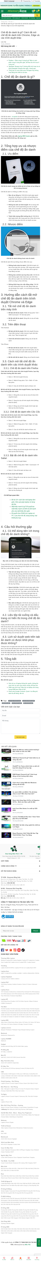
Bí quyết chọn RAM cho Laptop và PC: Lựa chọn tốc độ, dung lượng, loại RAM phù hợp (24, 515)
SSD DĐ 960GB (33, 1202)
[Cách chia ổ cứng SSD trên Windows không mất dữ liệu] (6, 784)
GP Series (37, 1022)
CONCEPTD (8, 973)
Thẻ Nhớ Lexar (5, 1010)
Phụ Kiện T (31, 1096)
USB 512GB (8, 1078)
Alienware (34, 984)
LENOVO (9, 1052)
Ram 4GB (3, 1176)
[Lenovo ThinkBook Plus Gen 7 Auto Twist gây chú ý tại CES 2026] (6, 818)
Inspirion (19, 984)
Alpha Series (4, 1022)
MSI (15, 1057)
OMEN (3, 1003)
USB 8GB (7, 1076)
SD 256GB (19, 1014)
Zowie (25, 1083)
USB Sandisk (4, 1074)
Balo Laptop (25, 1046)
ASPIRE (14, 973)
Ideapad (3, 1029)
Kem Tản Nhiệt (10, 1185)
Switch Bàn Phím (10, 1091)
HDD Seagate (8, 1233)
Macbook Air (4, 1035)
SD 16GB (33, 1012)
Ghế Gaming (29, 1109)
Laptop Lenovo (15, 962)
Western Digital (5, 1191)
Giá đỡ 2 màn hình (16, 1115)
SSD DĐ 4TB (16, 1204)
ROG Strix (6, 995)
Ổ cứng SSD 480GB (24, 1212)
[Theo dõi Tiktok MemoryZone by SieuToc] (23, 949)
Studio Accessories (28, 1128)
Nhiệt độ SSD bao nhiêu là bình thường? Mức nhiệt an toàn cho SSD (26, 750)
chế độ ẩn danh (6, 703)
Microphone (20, 1128)
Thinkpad (14, 1029)
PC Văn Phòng (4, 1068)
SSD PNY (32, 1218)
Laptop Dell (7, 962)
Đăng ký (35, 931)
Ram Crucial (11, 1178)
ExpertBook (19, 995)
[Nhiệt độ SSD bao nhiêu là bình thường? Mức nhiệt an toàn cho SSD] (6, 751)
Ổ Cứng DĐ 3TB (10, 1193)
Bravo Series (18, 1022)
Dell (29, 1083)
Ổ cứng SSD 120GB (6, 1210)
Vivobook (12, 995)
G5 (7, 978)
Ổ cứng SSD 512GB (10, 1214)
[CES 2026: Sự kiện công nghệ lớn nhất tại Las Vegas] (6, 827)
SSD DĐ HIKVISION (13, 1200)
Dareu (32, 1089)
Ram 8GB (9, 1176)
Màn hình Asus (4, 1168)
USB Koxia (25, 1074)
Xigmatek (7, 1150)
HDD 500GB (4, 1229)
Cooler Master (23, 1107)
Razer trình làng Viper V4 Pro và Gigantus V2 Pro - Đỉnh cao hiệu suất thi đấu (26, 801)
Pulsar (21, 1083)
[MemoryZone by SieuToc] (17, 11)
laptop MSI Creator (24, 136)
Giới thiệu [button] (5, 861)
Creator (30, 1024)
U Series (3, 978)
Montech (37, 1150)
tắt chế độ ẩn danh (28, 703)
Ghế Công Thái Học (20, 1109)
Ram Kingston (26, 1178)
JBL (26, 1096)
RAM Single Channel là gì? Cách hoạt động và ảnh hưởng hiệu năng (25, 775)
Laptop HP (25, 960)
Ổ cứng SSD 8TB (23, 1216)
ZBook (31, 1001)
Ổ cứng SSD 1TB (32, 1214)
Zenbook (6, 992)
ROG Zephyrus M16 (31, 993)
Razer (7, 1083)
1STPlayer (22, 1150)
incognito (14, 116)
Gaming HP (9, 1003)
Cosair (2, 1150)
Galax (3, 1152)
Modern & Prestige (18, 1024)
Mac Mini (23, 1057)
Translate (37, 1)
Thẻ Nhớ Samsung (15, 1009)
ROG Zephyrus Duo (20, 993)
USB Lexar (19, 1074)
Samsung (22, 1096)
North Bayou (13, 1117)
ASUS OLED (24, 18)
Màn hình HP (21, 1168)
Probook (35, 1001)
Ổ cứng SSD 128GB (17, 1210)
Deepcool (13, 1150)
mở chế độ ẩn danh (16, 703)
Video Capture (4, 1128)
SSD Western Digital (24, 1218)
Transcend (12, 1191)
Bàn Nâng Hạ (11, 1109)
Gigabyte (14, 1139)
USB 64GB (26, 1076)
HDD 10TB (6, 1231)
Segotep (28, 1150)
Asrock (18, 1057)
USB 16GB (14, 1076)
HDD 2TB (16, 1229)
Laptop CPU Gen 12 (20, 967)
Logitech (3, 1083)
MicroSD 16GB (14, 1010)
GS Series (10, 1024)
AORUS (17, 978)
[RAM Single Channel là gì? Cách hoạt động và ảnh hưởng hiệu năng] (6, 776)
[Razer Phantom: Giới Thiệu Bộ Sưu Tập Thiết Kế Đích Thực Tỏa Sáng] (6, 835)
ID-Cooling (22, 1163)
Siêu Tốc (28, 1244)
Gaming (10, 984)
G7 (9, 978)
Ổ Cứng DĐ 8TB (28, 1193)
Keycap (3, 1091)
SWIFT (2, 973)
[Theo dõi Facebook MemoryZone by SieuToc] (2, 949)
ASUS (8, 1057)
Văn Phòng (4, 984)
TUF (2, 992)
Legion (32, 1029)
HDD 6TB (33, 1229)
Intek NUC (3, 1057)
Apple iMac (16, 1063)
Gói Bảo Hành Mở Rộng (7, 1046)
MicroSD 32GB (22, 1010)
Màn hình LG (7, 1170)
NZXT (12, 1152)
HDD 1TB (10, 1229)
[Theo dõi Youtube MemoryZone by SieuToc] (18, 949)
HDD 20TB (26, 1231)
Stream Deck (12, 1128)
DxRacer (16, 1107)
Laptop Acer (32, 960)
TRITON (37, 973)
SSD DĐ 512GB (24, 1202)
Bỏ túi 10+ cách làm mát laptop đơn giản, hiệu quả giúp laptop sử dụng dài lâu (23, 502)
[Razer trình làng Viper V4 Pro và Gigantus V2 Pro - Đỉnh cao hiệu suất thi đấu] (6, 802)
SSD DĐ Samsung (14, 1198)
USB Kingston (12, 1074)
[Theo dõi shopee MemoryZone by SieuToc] (10, 949)
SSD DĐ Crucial (5, 1198)
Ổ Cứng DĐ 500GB (21, 1191)
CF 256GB (21, 1016)
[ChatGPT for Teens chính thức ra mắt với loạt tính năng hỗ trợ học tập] (6, 768)
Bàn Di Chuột (34, 1083)
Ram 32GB (22, 1176)
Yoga (19, 1029)
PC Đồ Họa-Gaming (14, 1068)
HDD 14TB (19, 1231)
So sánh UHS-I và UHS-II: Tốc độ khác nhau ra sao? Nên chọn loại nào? (25, 792)
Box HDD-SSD (15, 1183)
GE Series (4, 1024)
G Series (29, 984)
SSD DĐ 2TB (9, 1204)
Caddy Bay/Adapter (6, 1183)
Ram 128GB (35, 1176)
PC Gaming (32, 18)
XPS (3, 986)
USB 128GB (33, 1076)
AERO (12, 978)
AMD (5, 1133)
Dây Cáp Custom (20, 1091)
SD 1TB (31, 1014)
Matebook (3, 1041)
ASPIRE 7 (20, 973)
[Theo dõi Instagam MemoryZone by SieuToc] (14, 949)
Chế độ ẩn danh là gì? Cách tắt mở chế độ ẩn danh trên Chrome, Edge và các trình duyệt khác (20, 35)
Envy (9, 1001)
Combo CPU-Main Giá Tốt (27, 1068)
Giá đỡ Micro (24, 1115)
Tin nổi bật (6, 789)
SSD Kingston (32, 1216)
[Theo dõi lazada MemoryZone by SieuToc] (6, 949)
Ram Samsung (34, 1178)
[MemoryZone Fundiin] (20, 5)
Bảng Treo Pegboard (34, 1115)
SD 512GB (26, 1014)
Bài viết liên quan (9, 746)
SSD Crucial (7, 1218)
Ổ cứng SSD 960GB (21, 1214)
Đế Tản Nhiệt (17, 1046)
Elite (22, 1001)
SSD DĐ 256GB (6, 1202)
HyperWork (30, 1107)
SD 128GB (13, 1014)
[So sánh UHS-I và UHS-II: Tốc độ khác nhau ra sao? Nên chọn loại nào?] (6, 794)
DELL (5, 1052)
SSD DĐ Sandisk (32, 1198)
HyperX (17, 1083)
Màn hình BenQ (29, 1168)
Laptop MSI (9, 960)
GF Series (25, 1022)
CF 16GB (36, 1014)
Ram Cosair (5, 1178)
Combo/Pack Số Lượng (31, 1016)
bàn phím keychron (6, 18)
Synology (3, 1223)
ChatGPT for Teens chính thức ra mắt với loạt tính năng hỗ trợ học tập (26, 767)
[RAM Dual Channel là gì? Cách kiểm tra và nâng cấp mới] (6, 759)
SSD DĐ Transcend (24, 1200)
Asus (32, 1150)
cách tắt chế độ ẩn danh (28, 700)
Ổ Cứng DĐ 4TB (19, 1193)
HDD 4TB (28, 1229)
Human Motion (5, 1117)
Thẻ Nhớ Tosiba (25, 1009)
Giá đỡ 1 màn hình (5, 1115)
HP (2, 1052)
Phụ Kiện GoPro (19, 1185)
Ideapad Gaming (25, 1029)
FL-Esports (27, 1089)
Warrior (3, 1107)
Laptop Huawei (31, 962)
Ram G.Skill (19, 1178)
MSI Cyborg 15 (16, 18)
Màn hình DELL (13, 1168)
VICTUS (18, 1001)
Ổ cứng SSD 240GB (28, 1210)
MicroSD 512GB (18, 1012)
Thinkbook (8, 1029)
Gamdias (7, 1152)
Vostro (24, 984)
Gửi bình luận (20, 737)
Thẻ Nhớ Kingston (34, 1009)
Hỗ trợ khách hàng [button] (9, 871)
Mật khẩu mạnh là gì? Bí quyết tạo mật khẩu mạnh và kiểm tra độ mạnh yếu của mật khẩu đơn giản (24, 509)
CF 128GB (15, 1016)
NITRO (25, 973)
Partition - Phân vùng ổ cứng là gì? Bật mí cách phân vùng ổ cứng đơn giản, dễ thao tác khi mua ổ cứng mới (24, 62)
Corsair (12, 1083)
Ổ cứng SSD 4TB (13, 1216)
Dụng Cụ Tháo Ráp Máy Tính (31, 1185)
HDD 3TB (22, 1229)
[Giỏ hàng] (37, 11)
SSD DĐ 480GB (15, 1202)
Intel (2, 1133)
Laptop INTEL (23, 962)
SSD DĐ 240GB (34, 1200)
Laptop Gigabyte (17, 960)
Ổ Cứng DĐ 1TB (31, 1191)
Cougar (36, 1107)
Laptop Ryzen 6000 (31, 967)
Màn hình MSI (15, 1170)
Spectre (26, 1001)
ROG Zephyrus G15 (9, 993)
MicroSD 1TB (27, 1012)
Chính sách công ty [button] (9, 866)
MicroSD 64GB (31, 1010)
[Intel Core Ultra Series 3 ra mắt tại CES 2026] (6, 810)
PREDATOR (31, 973)
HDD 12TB (13, 1231)
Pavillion (13, 1001)
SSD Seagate (14, 1218)
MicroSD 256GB (9, 1012)
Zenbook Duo (12, 992)
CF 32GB (4, 1016)
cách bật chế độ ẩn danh (14, 700)
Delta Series (11, 1022)
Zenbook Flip (20, 992)
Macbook (3, 960)
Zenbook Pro (28, 992)
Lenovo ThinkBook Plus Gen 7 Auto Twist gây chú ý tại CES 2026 (26, 817)
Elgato (11, 1122)
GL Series (31, 1022)
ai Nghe (36, 1096)
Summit (26, 1024)
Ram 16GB (15, 1176)
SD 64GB (7, 1014)
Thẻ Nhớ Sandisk (5, 1009)
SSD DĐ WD (23, 1198)
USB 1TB (14, 1078)
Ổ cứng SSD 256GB (13, 1212)
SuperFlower (26, 1157)
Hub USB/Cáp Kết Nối (25, 1183)
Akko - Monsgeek (5, 1089)
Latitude (14, 984)
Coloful (15, 1144)
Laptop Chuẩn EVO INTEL (7, 967)
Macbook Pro (11, 1035)
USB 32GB (20, 1076)
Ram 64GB (28, 1176)
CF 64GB (9, 1016)
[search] (37, 15)
